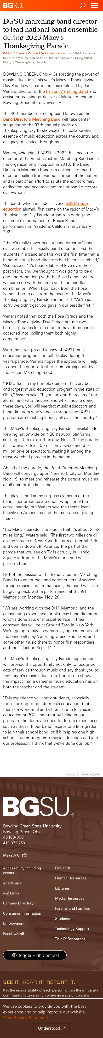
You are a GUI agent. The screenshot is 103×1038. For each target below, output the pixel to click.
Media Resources (69, 898)
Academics (12, 883)
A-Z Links (11, 893)
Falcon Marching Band (67, 91)
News (20, 53)
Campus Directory (18, 903)
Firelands (63, 868)
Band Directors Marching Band (32, 119)
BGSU (7, 53)
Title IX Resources (70, 939)
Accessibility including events (22, 870)
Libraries (62, 888)
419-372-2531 (15, 843)
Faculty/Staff (13, 933)
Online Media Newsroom (47, 53)
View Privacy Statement (25, 1017)
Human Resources (70, 878)
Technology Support (72, 928)
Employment (13, 923)
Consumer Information (22, 913)
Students (62, 918)
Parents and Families (72, 908)
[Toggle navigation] (94, 5)
